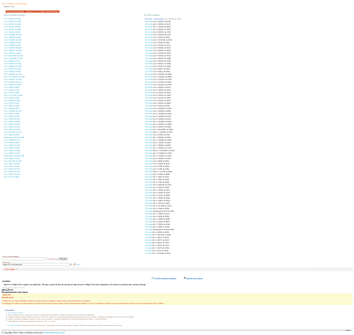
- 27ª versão (148, 185)
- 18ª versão (148, 208)
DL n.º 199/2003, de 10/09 (13, 66)
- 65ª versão (148, 85)
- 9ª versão (148, 232)
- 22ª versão (148, 198)
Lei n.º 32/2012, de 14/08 (12, 21)
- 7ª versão (148, 237)
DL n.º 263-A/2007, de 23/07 (13, 56)
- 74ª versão (148, 61)
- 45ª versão (148, 137)
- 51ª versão (148, 121)
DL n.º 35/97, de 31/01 (11, 103)
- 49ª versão (148, 127)
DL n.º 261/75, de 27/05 (12, 174)
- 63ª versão (148, 90)
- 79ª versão (148, 48)
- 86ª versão (148, 29)
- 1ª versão (148, 253)
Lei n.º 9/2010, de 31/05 (12, 32)
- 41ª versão (148, 148)
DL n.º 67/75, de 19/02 (11, 177)
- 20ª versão (148, 203)
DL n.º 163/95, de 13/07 (12, 116)
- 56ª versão (148, 108)
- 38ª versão (148, 156)
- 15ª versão (148, 216)
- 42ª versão (148, 145)
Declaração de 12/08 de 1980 (14, 156)
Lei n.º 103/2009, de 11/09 (13, 34)
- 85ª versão (148, 32)
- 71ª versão (148, 69)
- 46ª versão (148, 135)
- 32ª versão (148, 171)
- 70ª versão (148, 71)
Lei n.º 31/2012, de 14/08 (12, 24)
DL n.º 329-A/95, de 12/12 (13, 111)
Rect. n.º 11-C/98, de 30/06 (13, 95)
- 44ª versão (148, 140)
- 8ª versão (148, 235)
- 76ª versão (148, 56)
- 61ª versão (148, 95)
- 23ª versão (148, 195)
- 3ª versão (148, 248)
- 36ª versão (148, 161)
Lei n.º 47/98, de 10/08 (11, 92)
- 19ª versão (148, 206)
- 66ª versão (148, 82)
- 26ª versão (148, 187)
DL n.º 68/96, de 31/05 (11, 106)
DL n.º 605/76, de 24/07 (12, 169)
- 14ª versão (148, 219)
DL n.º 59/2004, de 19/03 (12, 63)
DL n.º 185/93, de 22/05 (12, 124)
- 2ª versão (148, 250)
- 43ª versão (148, 142)
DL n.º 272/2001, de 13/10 (13, 79)
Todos (78, 264)
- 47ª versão (148, 132)
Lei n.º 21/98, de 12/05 (11, 98)
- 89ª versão (148, 21)
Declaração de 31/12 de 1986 (14, 137)
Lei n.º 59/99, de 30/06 (11, 87)
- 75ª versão (148, 58)
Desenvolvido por (54, 332)
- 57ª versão (148, 106)
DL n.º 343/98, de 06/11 (12, 90)
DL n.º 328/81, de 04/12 (12, 153)
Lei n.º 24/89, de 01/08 (11, 135)
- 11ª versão (148, 227)
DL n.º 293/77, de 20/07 (12, 166)
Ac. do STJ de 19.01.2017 (15, 313)
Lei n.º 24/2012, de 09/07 (12, 27)
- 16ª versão (148, 214)
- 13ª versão (148, 221)
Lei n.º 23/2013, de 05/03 (12, 19)
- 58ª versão (148, 103)
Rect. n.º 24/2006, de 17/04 (13, 58)
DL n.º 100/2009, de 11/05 (13, 40)
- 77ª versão (148, 53)
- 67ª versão (148, 79)
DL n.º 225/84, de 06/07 (12, 148)
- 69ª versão (148, 74)
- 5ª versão (148, 243)
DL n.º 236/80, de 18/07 (12, 158)
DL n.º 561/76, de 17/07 (12, 171)
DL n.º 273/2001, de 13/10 (13, 82)
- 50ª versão (148, 124)
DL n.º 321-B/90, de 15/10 (13, 132)
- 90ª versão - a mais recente (153, 19)
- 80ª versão (148, 45)
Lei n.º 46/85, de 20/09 (11, 142)
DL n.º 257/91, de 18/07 (12, 129)
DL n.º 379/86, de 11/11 (12, 140)
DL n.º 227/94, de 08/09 (12, 121)
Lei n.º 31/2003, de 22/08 (12, 69)
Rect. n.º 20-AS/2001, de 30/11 (14, 77)
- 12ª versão (148, 224)
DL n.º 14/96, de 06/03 (11, 108)
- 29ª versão (148, 179)
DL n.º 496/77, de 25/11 (12, 164)
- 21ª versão (148, 200)
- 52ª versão (148, 119)
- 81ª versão (148, 42)
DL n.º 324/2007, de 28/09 (13, 50)
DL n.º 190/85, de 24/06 (12, 145)
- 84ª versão (148, 34)
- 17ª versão (148, 211)
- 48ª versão (148, 129)
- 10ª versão (148, 229)
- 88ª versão (148, 24)
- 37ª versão (148, 158)
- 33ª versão (148, 169)
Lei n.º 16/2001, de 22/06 (12, 85)
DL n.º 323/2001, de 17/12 (13, 74)
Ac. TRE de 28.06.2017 (15, 325)
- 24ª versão (148, 192)
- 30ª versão (148, 177)
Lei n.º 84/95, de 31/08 (11, 113)
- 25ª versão (148, 190)
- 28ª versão (148, 182)
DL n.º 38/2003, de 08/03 (12, 71)
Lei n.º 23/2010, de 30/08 (12, 29)
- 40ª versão (148, 150)
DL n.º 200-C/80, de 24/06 (13, 161)
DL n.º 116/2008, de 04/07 (13, 48)
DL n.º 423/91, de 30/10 (12, 127)
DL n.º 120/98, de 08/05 (12, 100)
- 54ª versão (148, 113)
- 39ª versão (148, 153)
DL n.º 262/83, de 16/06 (12, 150)
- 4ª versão (148, 245)
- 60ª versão (148, 98)
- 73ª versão (148, 63)
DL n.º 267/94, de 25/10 (12, 119)
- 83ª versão (148, 37)
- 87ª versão (148, 27)
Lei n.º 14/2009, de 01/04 (12, 42)
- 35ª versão (148, 164)
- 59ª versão (148, 100)
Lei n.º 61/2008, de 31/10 (12, 45)
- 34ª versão (148, 166)
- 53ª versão (148, 116)
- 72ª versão (148, 66)
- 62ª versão (148, 92)
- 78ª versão (148, 50)
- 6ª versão (148, 240)
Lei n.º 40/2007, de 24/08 (12, 53)
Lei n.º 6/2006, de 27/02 (12, 61)
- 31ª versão (148, 174)
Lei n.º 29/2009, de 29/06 (12, 37)
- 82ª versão (148, 40)
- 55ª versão (148, 111)
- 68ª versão (148, 77)
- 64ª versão (148, 87)
